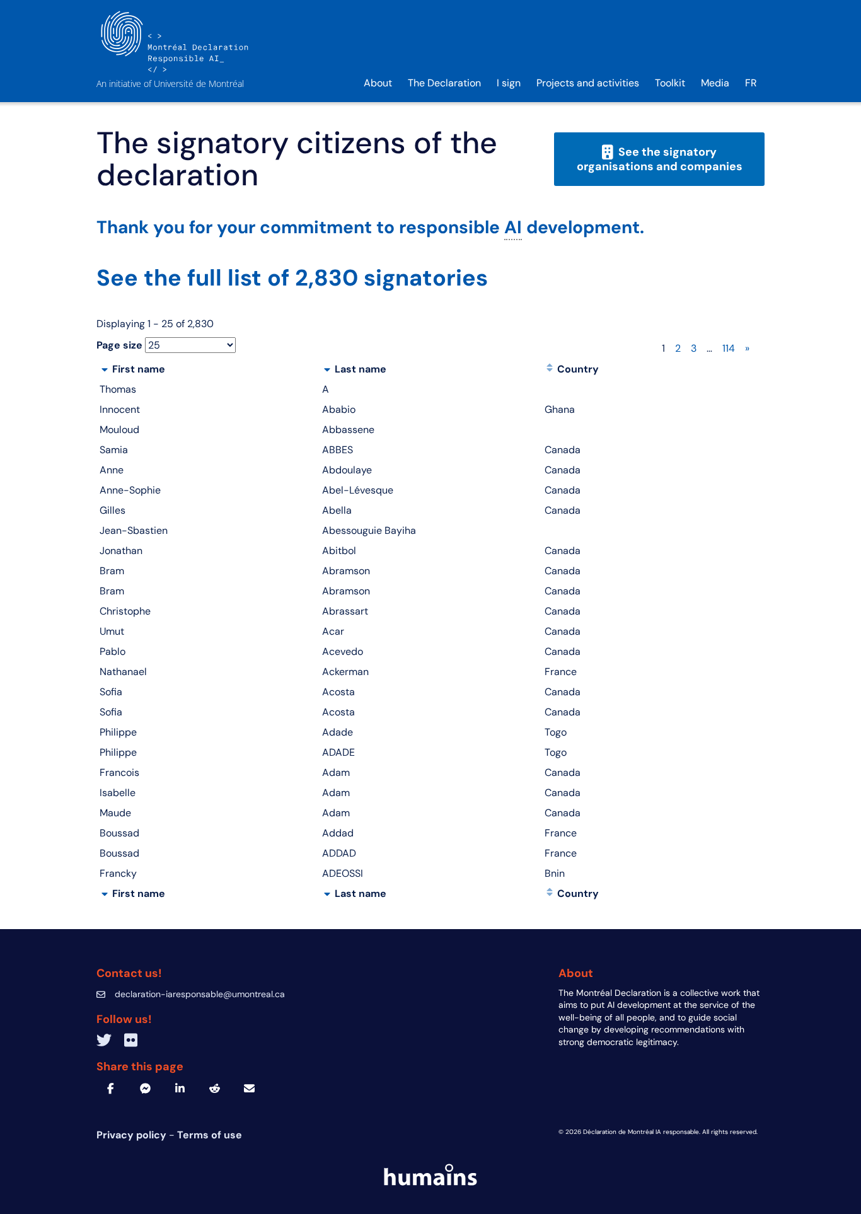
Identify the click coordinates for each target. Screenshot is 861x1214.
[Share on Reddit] (214, 1088)
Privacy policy (132, 1135)
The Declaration (444, 83)
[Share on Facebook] (110, 1088)
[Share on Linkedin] (180, 1088)
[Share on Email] (249, 1088)
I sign (509, 83)
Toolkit (670, 83)
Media (715, 83)
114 (728, 348)
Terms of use (209, 1135)
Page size (119, 345)
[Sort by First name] (105, 369)
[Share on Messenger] (145, 1088)
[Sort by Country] (550, 369)
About (378, 83)
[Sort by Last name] (327, 369)
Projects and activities (587, 83)
